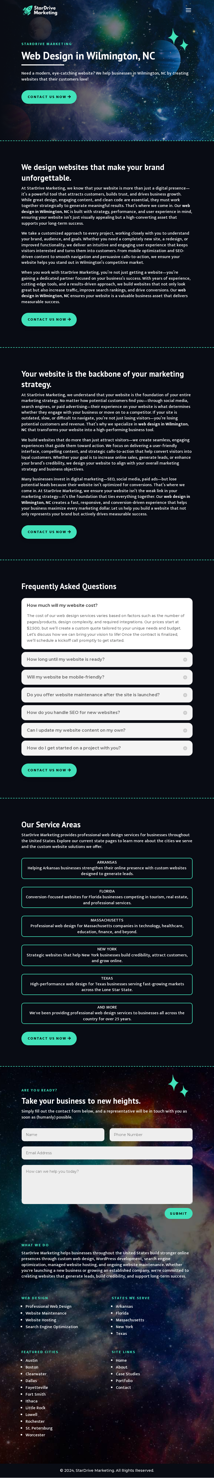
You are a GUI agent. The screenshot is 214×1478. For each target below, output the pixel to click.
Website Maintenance (46, 1313)
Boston (32, 1367)
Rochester (35, 1421)
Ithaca (32, 1401)
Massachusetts (130, 1320)
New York (124, 1326)
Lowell (31, 1414)
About (121, 1367)
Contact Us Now (47, 97)
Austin (32, 1360)
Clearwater (36, 1374)
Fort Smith (36, 1394)
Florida (122, 1313)
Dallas (31, 1380)
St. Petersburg (39, 1428)
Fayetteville (37, 1387)
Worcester (35, 1435)
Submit (178, 1213)
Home (121, 1360)
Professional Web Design (49, 1306)
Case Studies (128, 1374)
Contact (123, 1387)
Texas (121, 1333)
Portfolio (124, 1380)
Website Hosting (41, 1320)
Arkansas (124, 1306)
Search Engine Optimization (52, 1326)
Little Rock (35, 1408)
